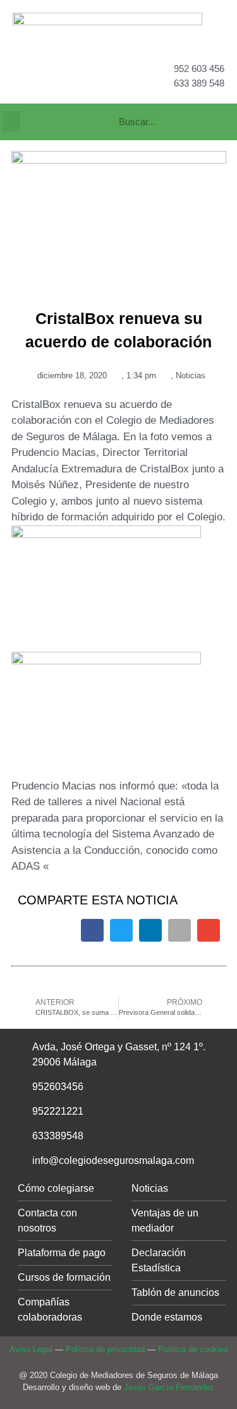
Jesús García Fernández (169, 1387)
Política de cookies (193, 1349)
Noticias (190, 375)
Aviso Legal (30, 1349)
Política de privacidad (105, 1349)
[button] (11, 121)
